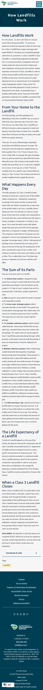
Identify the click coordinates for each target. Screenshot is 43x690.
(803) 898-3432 (21, 642)
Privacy (21, 599)
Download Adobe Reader (21, 684)
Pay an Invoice (21, 583)
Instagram (17, 614)
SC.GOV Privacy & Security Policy (21, 674)
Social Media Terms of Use (21, 591)
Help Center (21, 677)
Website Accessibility (21, 603)
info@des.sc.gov (21, 645)
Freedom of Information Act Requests (21, 587)
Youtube (27, 614)
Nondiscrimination (21, 595)
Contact (21, 579)
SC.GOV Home (21, 671)
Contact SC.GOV (21, 680)
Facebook (14, 614)
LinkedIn (21, 614)
